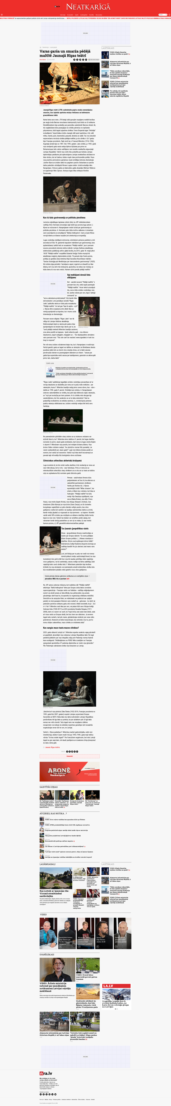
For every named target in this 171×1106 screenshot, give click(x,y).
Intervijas (62, 15)
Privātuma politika (57, 1099)
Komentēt (70, 756)
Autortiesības (74, 1099)
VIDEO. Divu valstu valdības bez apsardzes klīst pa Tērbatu (65, 819)
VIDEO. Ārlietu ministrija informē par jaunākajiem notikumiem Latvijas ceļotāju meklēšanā (119, 84)
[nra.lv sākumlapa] (57, 6)
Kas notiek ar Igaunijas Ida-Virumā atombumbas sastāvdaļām (54, 893)
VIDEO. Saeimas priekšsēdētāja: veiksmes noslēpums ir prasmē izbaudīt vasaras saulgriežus (78, 903)
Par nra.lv (42, 1099)
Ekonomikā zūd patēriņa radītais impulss (59, 841)
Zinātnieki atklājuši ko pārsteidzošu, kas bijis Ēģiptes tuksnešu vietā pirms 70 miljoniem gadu (87, 1004)
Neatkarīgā (45, 47)
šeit (68, 579)
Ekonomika (99, 15)
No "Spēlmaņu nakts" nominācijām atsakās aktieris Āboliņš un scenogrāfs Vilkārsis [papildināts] (47, 804)
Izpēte (76, 15)
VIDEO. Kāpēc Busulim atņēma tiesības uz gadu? (119, 53)
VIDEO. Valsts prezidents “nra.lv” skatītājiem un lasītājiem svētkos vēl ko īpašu (93, 902)
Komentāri (70, 15)
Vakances (88, 1099)
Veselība (91, 15)
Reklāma (46, 1099)
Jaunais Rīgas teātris (51, 747)
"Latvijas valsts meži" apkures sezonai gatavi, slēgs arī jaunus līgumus (69, 852)
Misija (50, 1099)
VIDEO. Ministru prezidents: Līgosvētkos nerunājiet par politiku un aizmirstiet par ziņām (92, 881)
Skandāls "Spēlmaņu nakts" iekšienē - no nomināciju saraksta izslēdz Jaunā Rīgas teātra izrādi (62, 804)
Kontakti (93, 1099)
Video (43, 914)
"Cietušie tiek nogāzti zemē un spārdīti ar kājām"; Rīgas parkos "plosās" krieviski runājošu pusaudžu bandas (83, 1036)
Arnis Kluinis (43, 59)
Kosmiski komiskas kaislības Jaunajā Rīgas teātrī (77, 802)
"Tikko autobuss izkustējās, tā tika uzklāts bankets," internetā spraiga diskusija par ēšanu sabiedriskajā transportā (74, 374)
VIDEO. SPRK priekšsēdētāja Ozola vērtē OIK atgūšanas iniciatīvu (67, 825)
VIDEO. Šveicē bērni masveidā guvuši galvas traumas (86, 977)
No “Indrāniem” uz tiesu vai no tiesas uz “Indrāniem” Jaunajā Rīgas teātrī (92, 803)
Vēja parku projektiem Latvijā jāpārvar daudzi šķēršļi (63, 836)
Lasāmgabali (83, 15)
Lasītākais (107, 48)
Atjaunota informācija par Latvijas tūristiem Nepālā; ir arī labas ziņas (120, 63)
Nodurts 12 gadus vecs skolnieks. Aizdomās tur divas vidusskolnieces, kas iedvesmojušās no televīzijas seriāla (73, 368)
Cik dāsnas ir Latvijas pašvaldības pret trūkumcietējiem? (64, 846)
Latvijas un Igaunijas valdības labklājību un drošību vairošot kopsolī (68, 857)
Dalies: (63, 751)
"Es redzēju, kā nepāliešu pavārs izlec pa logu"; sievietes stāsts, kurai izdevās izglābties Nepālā (119, 93)
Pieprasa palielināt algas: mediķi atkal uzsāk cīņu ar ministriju (66, 830)
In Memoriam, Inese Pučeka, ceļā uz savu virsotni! (79, 878)
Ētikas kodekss (81, 1099)
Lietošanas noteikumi (66, 1099)
